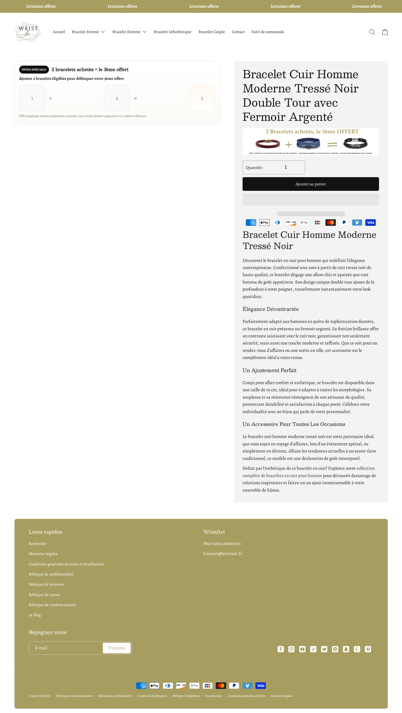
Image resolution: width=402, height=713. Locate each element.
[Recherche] (372, 32)
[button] (311, 200)
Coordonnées (213, 696)
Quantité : (254, 167)
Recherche (37, 543)
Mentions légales (281, 696)
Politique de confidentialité (51, 574)
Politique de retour (44, 594)
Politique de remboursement (52, 604)
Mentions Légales (43, 553)
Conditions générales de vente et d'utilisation (66, 564)
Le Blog (35, 615)
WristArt (44, 696)
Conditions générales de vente (247, 696)
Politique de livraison (46, 584)
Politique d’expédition (186, 696)
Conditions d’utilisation (152, 696)
